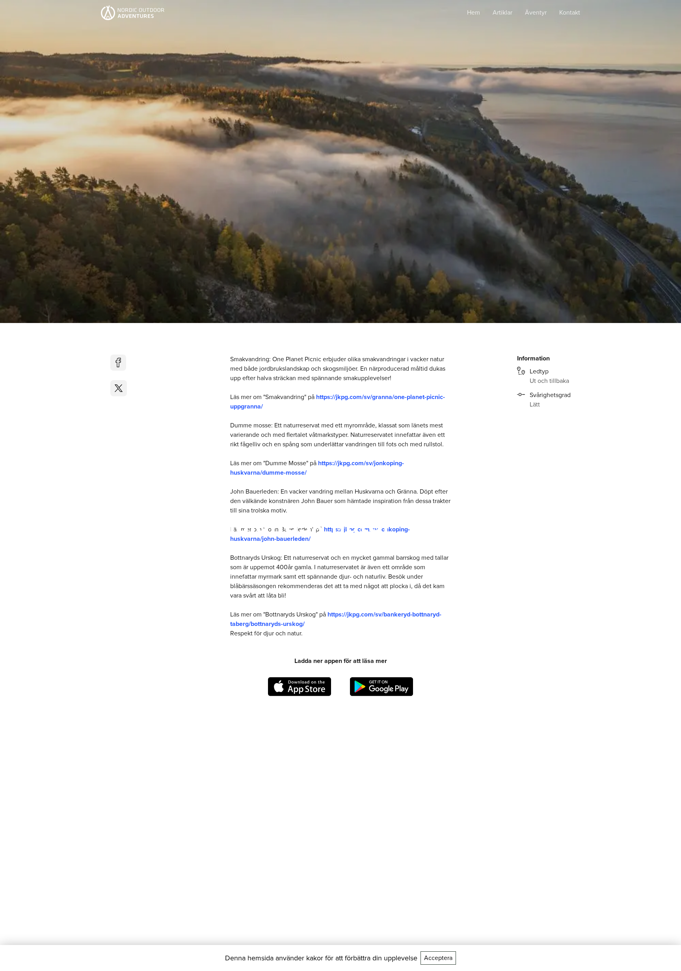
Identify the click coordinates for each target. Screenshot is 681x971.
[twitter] (118, 388)
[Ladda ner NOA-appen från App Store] (299, 686)
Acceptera (438, 957)
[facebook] (118, 363)
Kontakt (569, 12)
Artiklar (502, 12)
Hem (473, 12)
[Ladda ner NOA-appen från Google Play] (381, 686)
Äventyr (536, 12)
